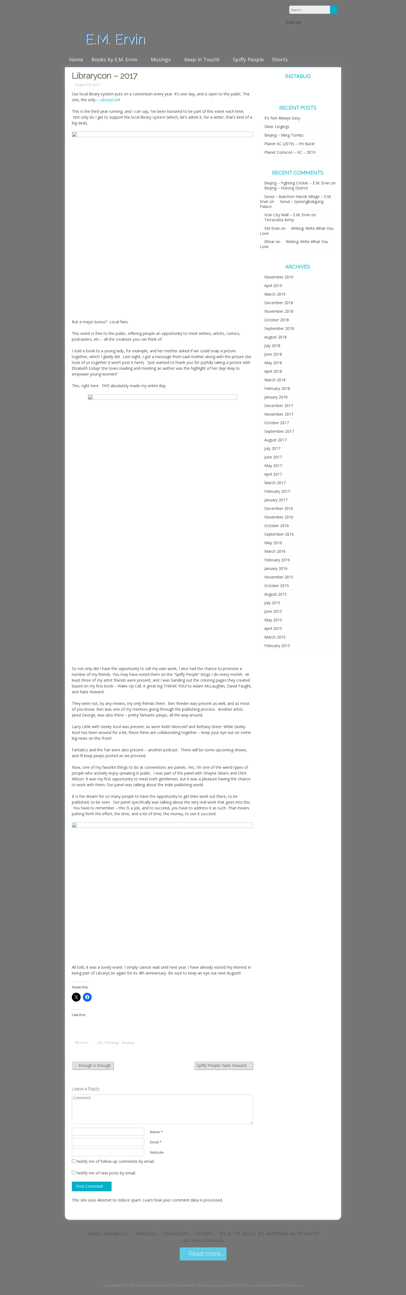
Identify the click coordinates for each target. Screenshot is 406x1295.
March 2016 (275, 551)
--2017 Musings (107, 1043)
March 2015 (275, 637)
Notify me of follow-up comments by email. (116, 1161)
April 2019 (273, 285)
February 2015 (277, 645)
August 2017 (275, 439)
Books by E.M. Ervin (114, 59)
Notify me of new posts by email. (106, 1173)
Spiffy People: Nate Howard (222, 1065)
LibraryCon (109, 99)
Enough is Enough (94, 1065)
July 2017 (272, 448)
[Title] (313, 22)
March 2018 (275, 379)
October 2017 (276, 422)
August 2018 (275, 337)
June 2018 (273, 354)
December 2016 (278, 508)
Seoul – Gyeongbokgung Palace (291, 204)
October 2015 (276, 585)
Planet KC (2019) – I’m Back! (289, 143)
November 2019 (278, 277)
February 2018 (277, 388)
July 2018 (272, 345)
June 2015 (273, 611)
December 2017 (278, 405)
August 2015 (275, 594)
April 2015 (273, 628)
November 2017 (278, 414)
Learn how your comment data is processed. (183, 1200)
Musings (161, 59)
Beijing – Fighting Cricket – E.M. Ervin (297, 183)
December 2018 (278, 302)
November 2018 (278, 311)
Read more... (205, 1253)
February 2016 (277, 559)
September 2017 (279, 431)
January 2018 (276, 397)
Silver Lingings (276, 126)
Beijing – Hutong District (286, 188)
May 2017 (273, 465)
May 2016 (273, 542)
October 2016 (276, 525)
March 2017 (275, 482)
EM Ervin (81, 1043)
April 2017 (273, 474)
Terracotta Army (279, 219)
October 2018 (276, 319)
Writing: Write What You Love (296, 231)
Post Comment (90, 1186)
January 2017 (276, 499)
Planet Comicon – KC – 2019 (289, 152)
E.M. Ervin (113, 39)
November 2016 (278, 517)
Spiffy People (248, 59)
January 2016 (276, 568)
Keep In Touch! (201, 59)
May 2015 (273, 619)
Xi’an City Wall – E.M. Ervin (287, 214)
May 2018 (273, 362)
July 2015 (272, 602)
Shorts (280, 59)
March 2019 (275, 294)
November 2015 (278, 577)
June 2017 (273, 457)
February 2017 (277, 491)
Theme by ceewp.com (213, 1285)
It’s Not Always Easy (282, 118)
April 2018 (273, 371)
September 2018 (279, 328)
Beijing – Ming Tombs (284, 135)
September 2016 (279, 534)
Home (76, 59)
